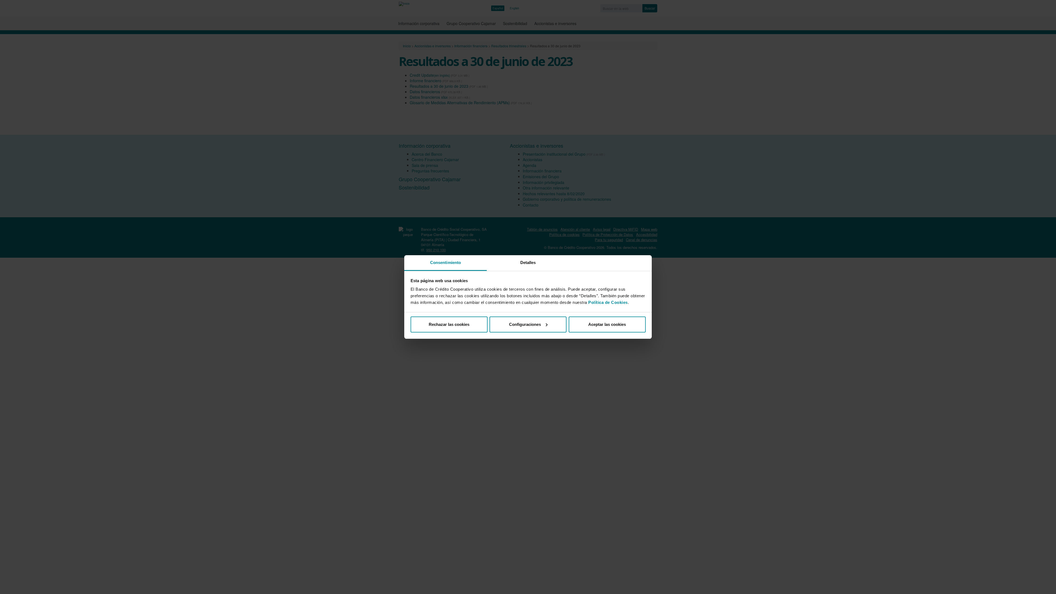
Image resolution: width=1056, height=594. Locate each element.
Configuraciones (525, 324)
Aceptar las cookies (607, 324)
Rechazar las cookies (449, 324)
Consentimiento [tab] (445, 262)
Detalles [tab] (528, 262)
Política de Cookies (608, 302)
